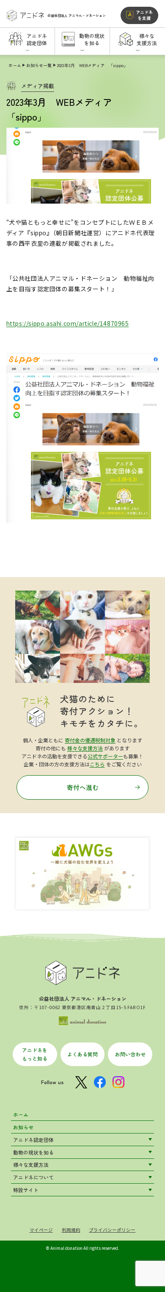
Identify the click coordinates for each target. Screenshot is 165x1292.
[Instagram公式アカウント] (118, 1082)
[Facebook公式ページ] (100, 1082)
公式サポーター (105, 756)
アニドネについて (33, 1177)
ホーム (14, 65)
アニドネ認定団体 (33, 1139)
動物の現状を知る (33, 1152)
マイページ (41, 1230)
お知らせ (23, 1127)
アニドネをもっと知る (34, 1053)
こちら (97, 764)
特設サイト (25, 1189)
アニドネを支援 (144, 15)
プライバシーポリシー (112, 1230)
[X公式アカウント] (81, 1082)
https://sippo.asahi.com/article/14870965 (67, 323)
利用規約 (71, 1230)
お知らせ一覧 (39, 65)
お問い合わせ (130, 1054)
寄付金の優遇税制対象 (90, 740)
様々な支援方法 (85, 748)
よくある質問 (82, 1054)
